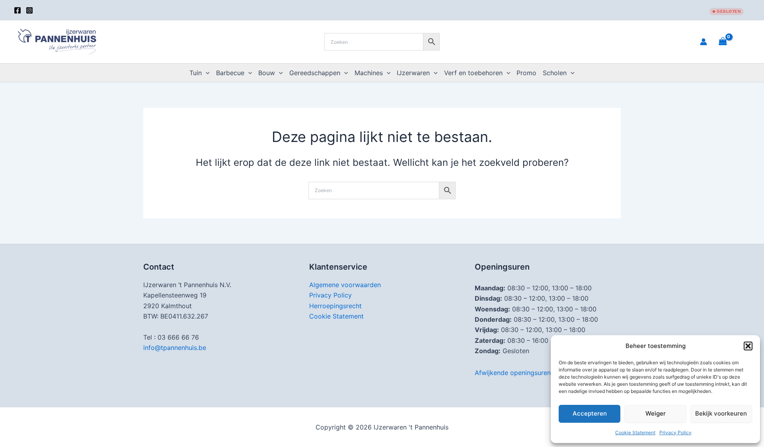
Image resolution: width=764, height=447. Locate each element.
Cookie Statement (635, 432)
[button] (748, 346)
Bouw (266, 73)
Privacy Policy (675, 432)
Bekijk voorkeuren (721, 413)
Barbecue (230, 73)
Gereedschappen (314, 73)
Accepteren (590, 413)
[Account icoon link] (703, 41)
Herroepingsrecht (335, 306)
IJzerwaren (413, 73)
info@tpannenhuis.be (174, 348)
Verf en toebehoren (473, 73)
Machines (369, 73)
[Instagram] (29, 10)
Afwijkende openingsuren (513, 373)
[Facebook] (17, 10)
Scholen (555, 73)
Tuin (195, 73)
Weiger (655, 413)
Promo (526, 73)
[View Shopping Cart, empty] (732, 41)
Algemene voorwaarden (345, 285)
